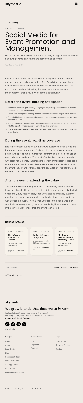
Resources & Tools (12, 357)
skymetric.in (10, 329)
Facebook (74, 267)
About (7, 345)
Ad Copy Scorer (11, 365)
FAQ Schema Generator (15, 372)
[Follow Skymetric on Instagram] (18, 324)
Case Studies (10, 349)
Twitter (57, 267)
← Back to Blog (11, 23)
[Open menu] (76, 3)
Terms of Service (63, 345)
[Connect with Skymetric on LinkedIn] (24, 324)
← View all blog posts (13, 275)
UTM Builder (10, 368)
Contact (59, 349)
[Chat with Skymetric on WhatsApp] (7, 324)
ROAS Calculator (12, 361)
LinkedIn (64, 267)
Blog (7, 353)
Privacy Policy (61, 341)
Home (7, 341)
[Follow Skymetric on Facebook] (13, 324)
